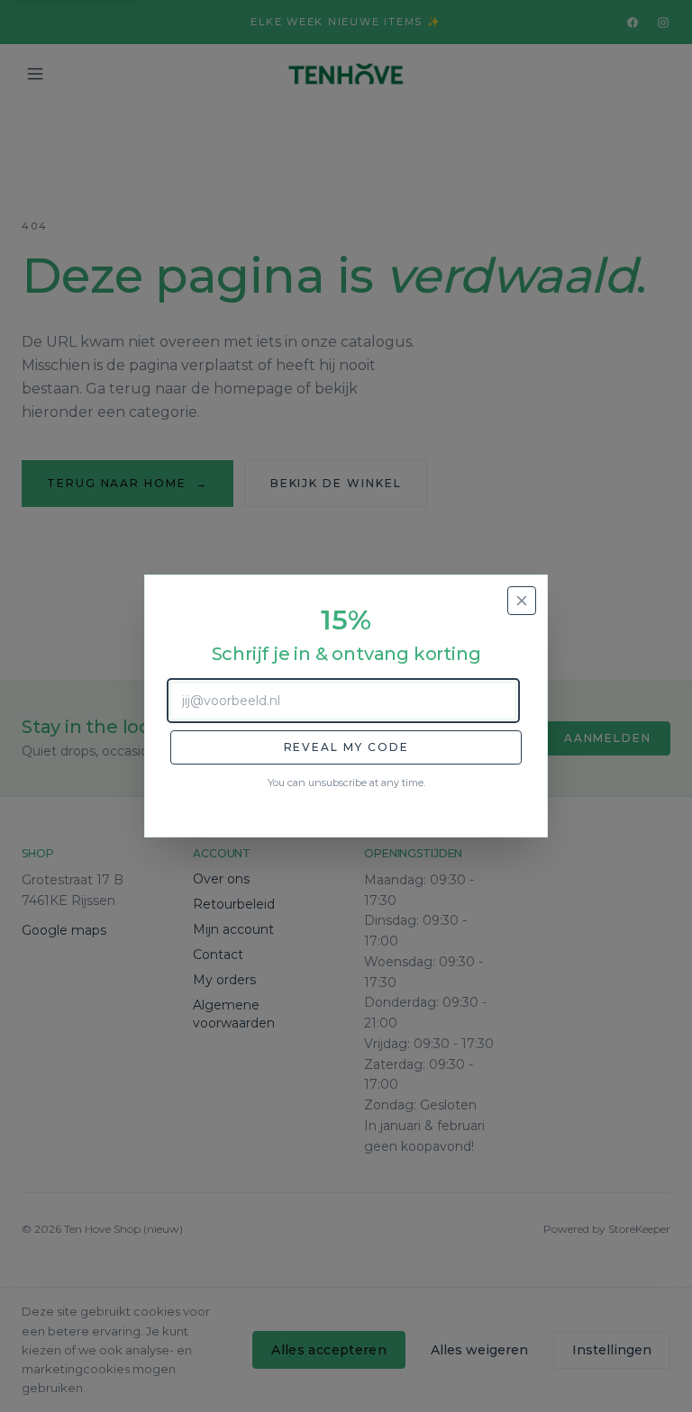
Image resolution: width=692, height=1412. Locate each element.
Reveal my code (346, 747)
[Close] (521, 600)
